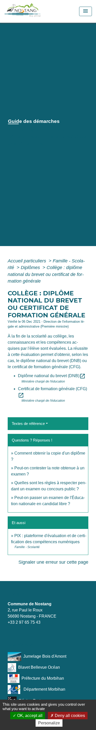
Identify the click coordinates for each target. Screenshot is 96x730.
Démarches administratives (39, 136)
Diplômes (31, 267)
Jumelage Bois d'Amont (44, 656)
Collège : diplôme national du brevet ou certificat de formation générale (46, 274)
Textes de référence (28, 423)
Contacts (16, 594)
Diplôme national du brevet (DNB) (52, 376)
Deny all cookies (69, 715)
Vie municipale (47, 130)
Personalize (49, 723)
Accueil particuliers (27, 260)
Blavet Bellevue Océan (39, 667)
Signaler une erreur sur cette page (53, 562)
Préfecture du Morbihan (43, 678)
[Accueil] (34, 11)
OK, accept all (29, 715)
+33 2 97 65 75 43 (24, 622)
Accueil (17, 130)
